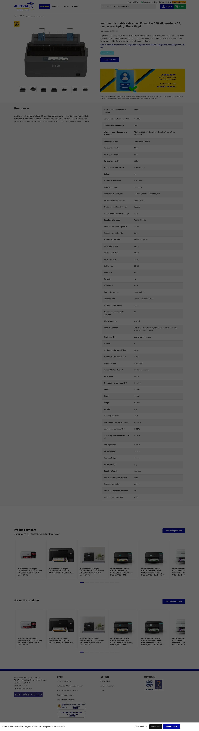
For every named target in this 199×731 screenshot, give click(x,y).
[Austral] (24, 6)
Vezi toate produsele (174, 530)
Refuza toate (156, 726)
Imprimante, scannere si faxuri (34, 16)
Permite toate (171, 726)
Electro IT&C (18, 16)
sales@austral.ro (25, 688)
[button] (161, 2)
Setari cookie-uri (141, 726)
